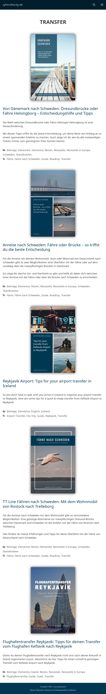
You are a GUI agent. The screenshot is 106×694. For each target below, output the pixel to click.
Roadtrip (55, 159)
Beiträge (12, 150)
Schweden (9, 154)
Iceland (45, 411)
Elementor (37, 150)
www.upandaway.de (59, 687)
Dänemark (24, 150)
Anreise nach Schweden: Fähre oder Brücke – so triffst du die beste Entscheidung (51, 247)
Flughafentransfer (17, 676)
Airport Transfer (16, 416)
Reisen (48, 150)
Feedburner (72, 690)
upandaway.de (12, 5)
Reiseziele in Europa (78, 150)
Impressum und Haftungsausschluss (56, 690)
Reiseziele (59, 150)
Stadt (40, 676)
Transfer (66, 159)
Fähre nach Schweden (27, 159)
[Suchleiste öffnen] (94, 5)
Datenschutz (40, 690)
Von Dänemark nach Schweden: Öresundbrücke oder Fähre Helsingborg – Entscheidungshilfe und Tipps (50, 111)
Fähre (10, 159)
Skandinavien (24, 154)
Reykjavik (50, 416)
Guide (44, 159)
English (35, 411)
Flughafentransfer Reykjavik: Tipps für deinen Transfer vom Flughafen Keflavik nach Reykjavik (52, 644)
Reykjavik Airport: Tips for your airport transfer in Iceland (47, 383)
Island (34, 672)
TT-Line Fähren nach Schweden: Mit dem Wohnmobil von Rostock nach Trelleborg (50, 504)
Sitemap (32, 690)
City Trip (31, 416)
